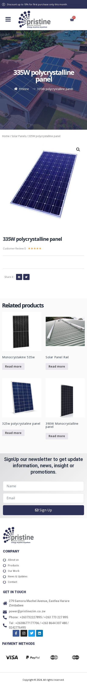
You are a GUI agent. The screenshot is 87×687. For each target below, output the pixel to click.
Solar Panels (19, 136)
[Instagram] (23, 633)
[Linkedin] (39, 633)
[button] (8, 19)
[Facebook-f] (16, 633)
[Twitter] (31, 633)
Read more (13, 366)
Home (6, 136)
